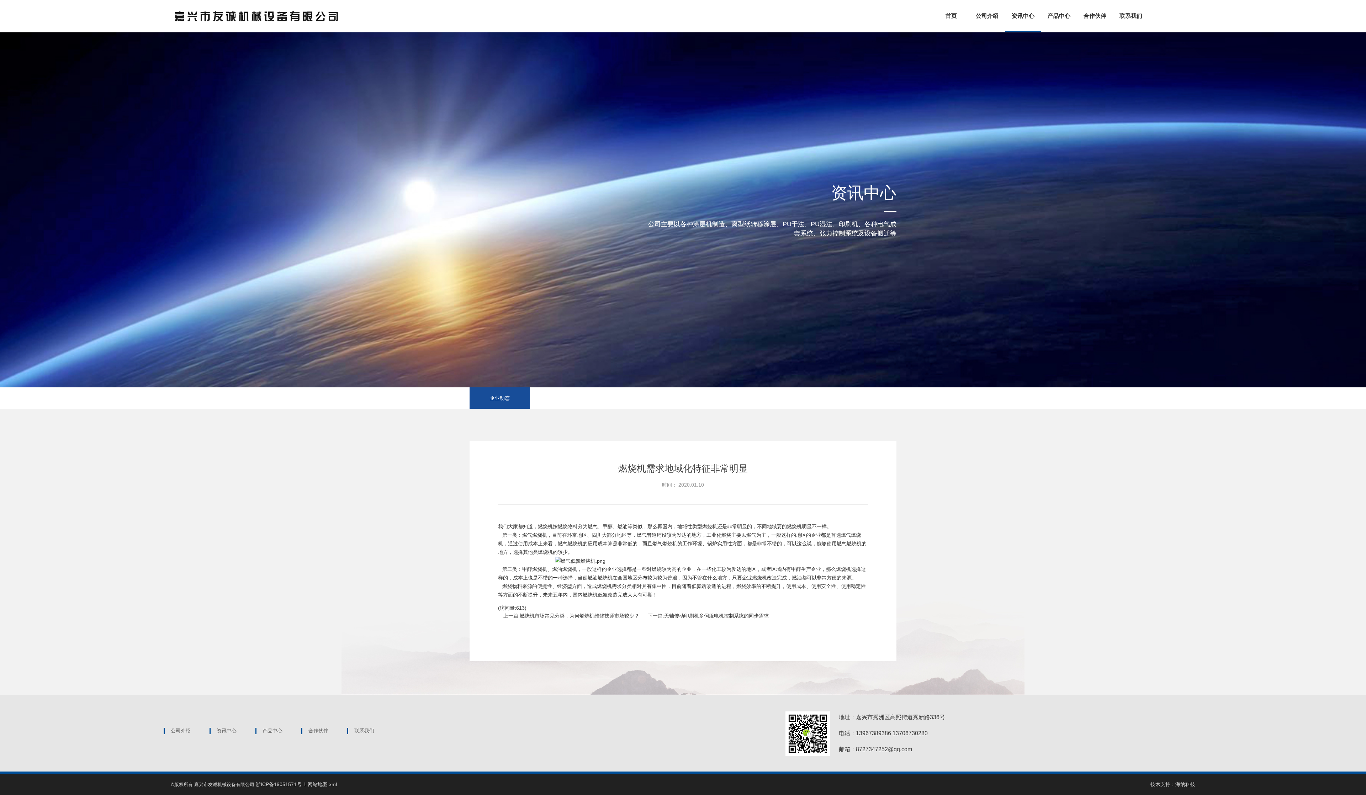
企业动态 (500, 398)
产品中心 (1059, 16)
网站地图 (318, 784)
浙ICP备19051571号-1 (281, 784)
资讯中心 (1023, 16)
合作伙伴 (1095, 16)
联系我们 (1130, 16)
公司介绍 (987, 16)
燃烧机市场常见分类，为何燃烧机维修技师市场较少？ (579, 616)
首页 (951, 16)
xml (333, 784)
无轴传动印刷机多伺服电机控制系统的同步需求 (716, 616)
